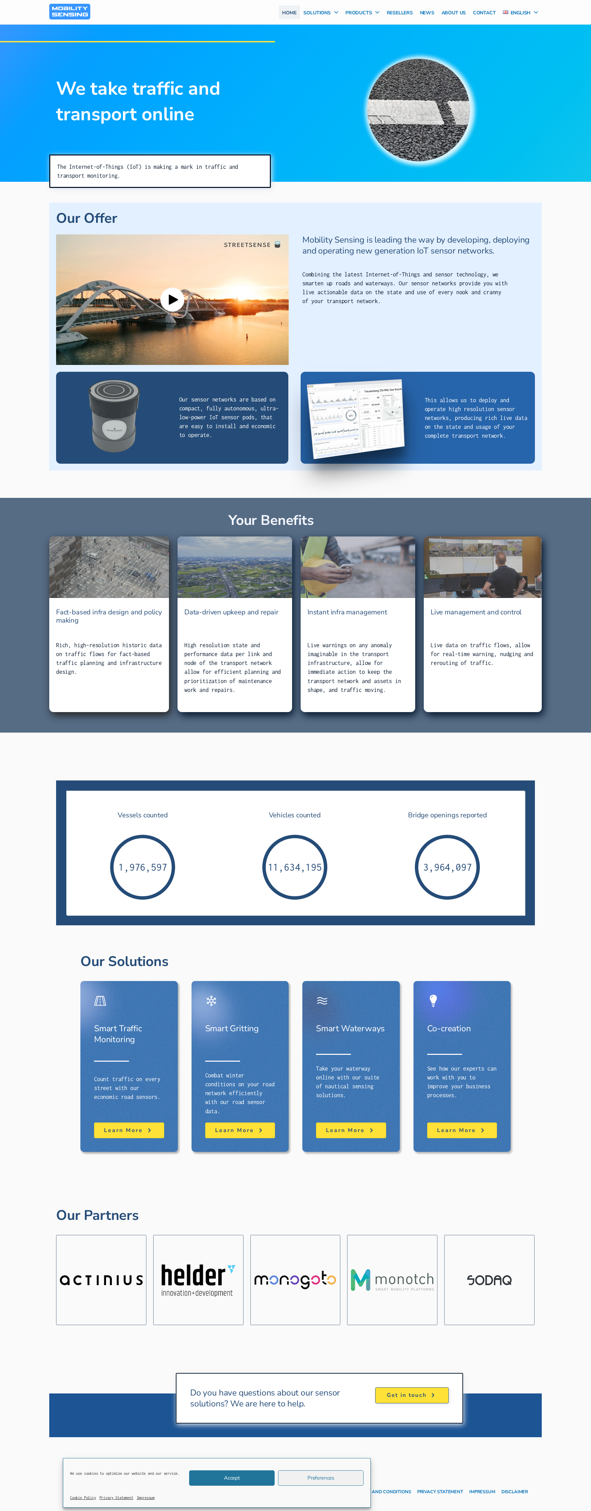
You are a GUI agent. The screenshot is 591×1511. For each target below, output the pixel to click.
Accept (232, 1477)
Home (289, 12)
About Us (454, 12)
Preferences (320, 1477)
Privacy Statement (116, 1498)
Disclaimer (514, 1491)
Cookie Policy (83, 1498)
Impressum (146, 1498)
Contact (484, 12)
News (427, 12)
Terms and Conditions (383, 1491)
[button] (334, 12)
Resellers (400, 12)
